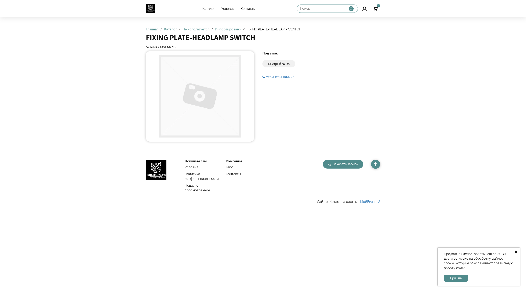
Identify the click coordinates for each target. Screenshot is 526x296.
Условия (227, 9)
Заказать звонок (345, 164)
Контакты (248, 9)
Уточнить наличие (279, 77)
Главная (152, 29)
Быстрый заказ (279, 64)
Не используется (195, 29)
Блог (229, 167)
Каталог (208, 9)
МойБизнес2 (370, 202)
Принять (456, 278)
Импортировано (228, 29)
